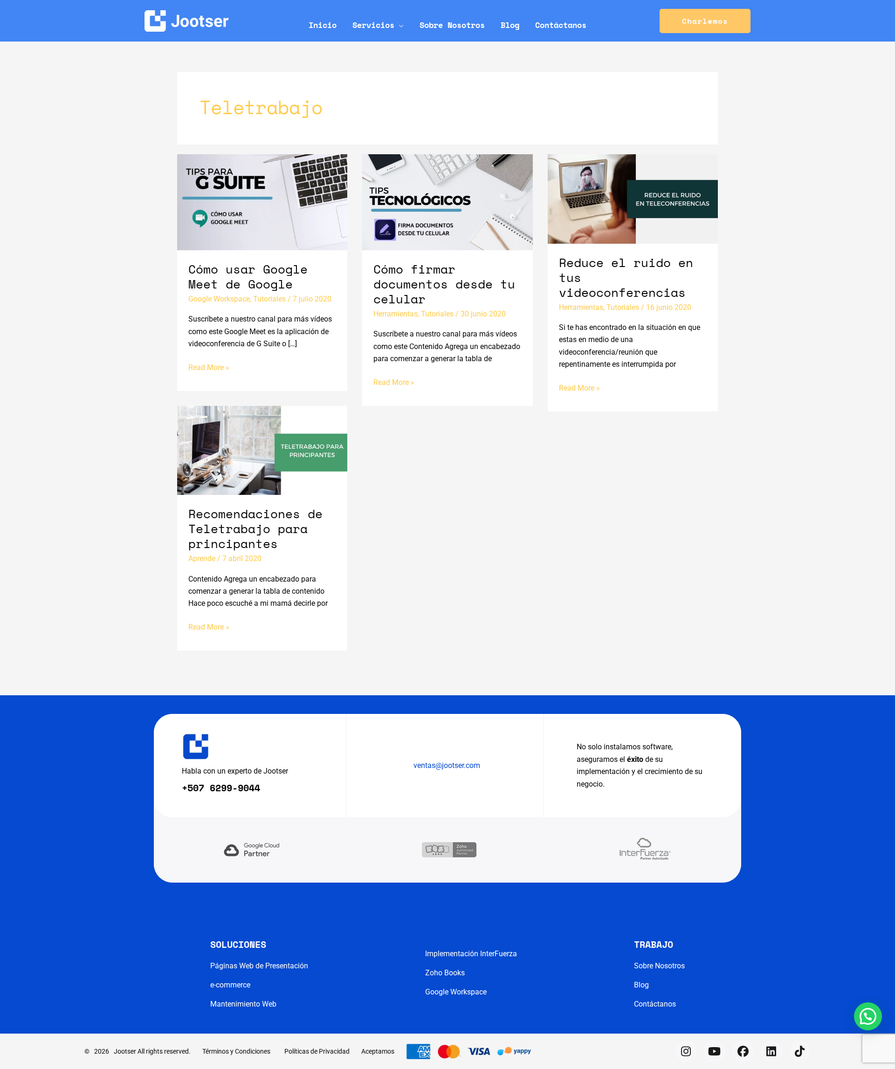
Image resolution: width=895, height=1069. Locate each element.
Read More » (208, 368)
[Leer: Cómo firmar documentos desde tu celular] (447, 201)
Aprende (201, 558)
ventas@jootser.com (446, 765)
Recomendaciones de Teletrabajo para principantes (255, 528)
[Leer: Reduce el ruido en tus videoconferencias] (633, 198)
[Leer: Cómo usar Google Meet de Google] (262, 201)
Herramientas (395, 313)
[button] (399, 25)
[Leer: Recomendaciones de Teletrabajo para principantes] (262, 449)
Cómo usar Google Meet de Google (248, 276)
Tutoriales (269, 299)
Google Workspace (219, 299)
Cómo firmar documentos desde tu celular (444, 284)
